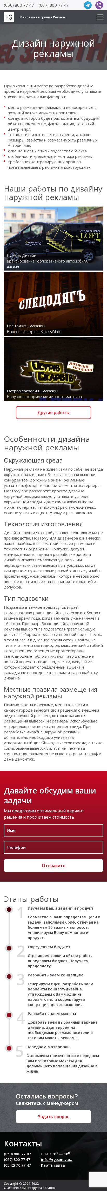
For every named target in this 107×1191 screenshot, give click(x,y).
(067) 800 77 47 (54, 5)
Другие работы (53, 412)
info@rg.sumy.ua (56, 1159)
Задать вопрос (53, 1116)
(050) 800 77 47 (19, 5)
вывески (66, 134)
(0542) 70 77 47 (17, 1165)
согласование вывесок (24, 748)
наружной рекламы (38, 91)
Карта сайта (53, 1165)
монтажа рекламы (74, 156)
